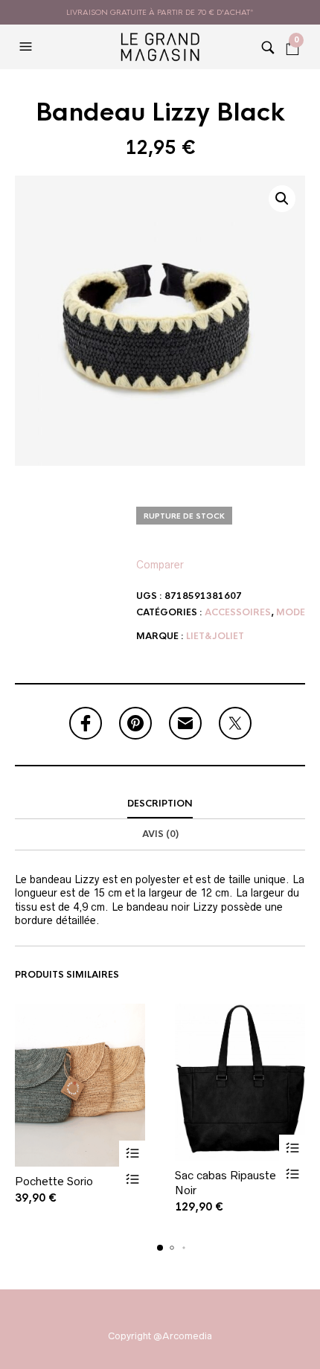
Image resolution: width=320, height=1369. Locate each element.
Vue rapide (132, 1180)
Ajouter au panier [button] (292, 1148)
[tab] (160, 804)
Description (160, 803)
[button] (27, 47)
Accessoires (238, 612)
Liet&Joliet (215, 636)
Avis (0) (160, 834)
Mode (290, 612)
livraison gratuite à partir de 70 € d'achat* (160, 12)
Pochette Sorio (54, 1181)
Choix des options (132, 1154)
